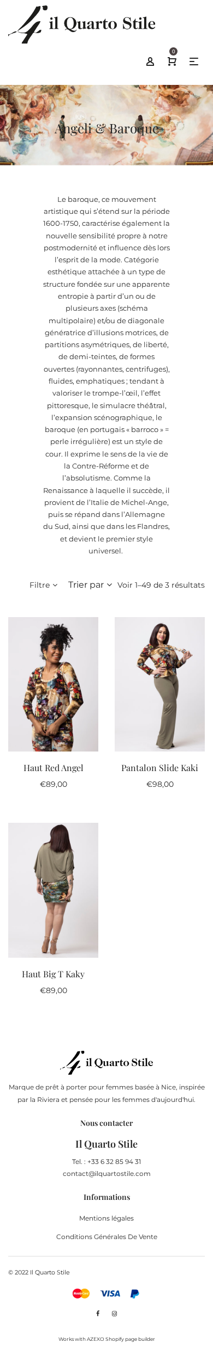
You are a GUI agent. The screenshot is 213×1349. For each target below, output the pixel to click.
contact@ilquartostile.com (107, 1173)
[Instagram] (114, 1314)
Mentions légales (106, 1218)
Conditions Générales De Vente (106, 1237)
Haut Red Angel (53, 767)
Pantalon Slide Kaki (159, 767)
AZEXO (95, 1339)
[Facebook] (97, 1314)
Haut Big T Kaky (53, 974)
